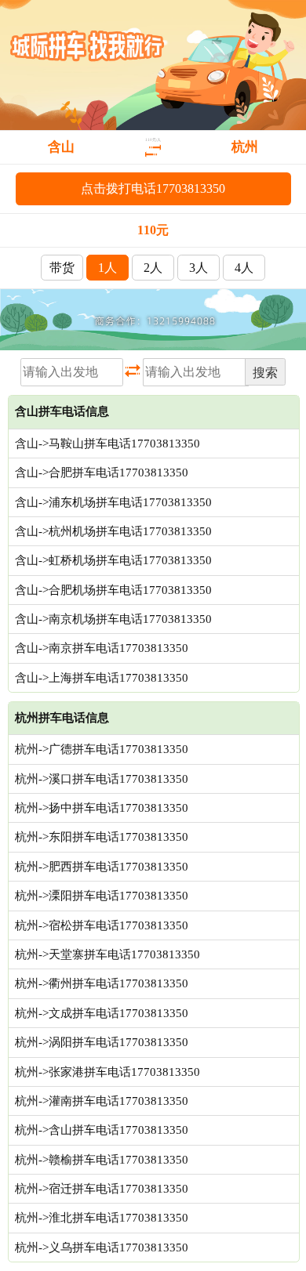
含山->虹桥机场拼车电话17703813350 (113, 560)
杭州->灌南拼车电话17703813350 (101, 1101)
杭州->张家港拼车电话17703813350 (107, 1072)
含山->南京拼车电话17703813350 (101, 648)
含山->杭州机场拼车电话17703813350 (113, 531)
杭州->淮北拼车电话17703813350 (101, 1217)
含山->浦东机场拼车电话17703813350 (113, 502)
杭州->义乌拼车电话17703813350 (101, 1247)
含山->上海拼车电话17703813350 (101, 678)
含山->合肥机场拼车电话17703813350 (113, 590)
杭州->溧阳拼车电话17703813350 (101, 895)
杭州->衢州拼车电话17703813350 (101, 983)
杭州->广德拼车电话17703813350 (101, 749)
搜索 (265, 372)
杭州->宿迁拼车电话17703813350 (101, 1188)
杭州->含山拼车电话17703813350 (101, 1130)
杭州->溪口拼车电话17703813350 (101, 779)
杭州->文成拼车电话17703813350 (101, 1013)
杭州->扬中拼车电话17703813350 (101, 808)
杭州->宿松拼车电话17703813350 (101, 925)
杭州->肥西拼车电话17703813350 (101, 866)
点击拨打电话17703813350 (153, 188)
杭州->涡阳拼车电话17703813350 (101, 1042)
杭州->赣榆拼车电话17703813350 (101, 1159)
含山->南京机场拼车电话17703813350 (113, 619)
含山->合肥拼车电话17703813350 (101, 472)
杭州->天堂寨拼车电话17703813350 (107, 954)
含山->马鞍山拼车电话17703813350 (107, 443)
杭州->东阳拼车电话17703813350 (101, 837)
